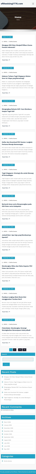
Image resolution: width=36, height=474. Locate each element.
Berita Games (13, 41)
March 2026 (7, 422)
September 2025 (9, 437)
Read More (5, 60)
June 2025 (7, 446)
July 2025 (7, 443)
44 (20, 349)
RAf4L (5, 41)
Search (4, 354)
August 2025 (7, 440)
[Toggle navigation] (33, 3)
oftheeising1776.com (12, 3)
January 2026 (8, 425)
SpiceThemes (32, 472)
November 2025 (8, 431)
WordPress (14, 472)
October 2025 (8, 434)
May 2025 (6, 449)
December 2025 (8, 428)
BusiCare (24, 472)
